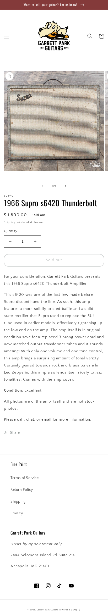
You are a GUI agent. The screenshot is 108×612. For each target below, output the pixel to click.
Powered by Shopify (69, 610)
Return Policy (21, 490)
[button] (6, 36)
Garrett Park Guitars (47, 610)
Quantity (10, 231)
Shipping (9, 222)
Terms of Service (24, 478)
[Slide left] (42, 186)
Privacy (16, 513)
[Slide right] (65, 186)
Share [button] (15, 433)
